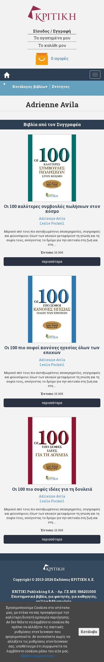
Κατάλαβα (89, 631)
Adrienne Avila (52, 218)
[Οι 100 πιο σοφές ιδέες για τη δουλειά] (52, 450)
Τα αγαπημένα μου (52, 38)
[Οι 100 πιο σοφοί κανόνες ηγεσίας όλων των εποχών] (52, 309)
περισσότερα (52, 261)
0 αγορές (59, 58)
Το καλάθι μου (52, 45)
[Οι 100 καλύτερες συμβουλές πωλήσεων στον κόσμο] (52, 168)
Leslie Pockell (52, 223)
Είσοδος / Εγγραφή (52, 31)
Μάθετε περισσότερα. (38, 656)
